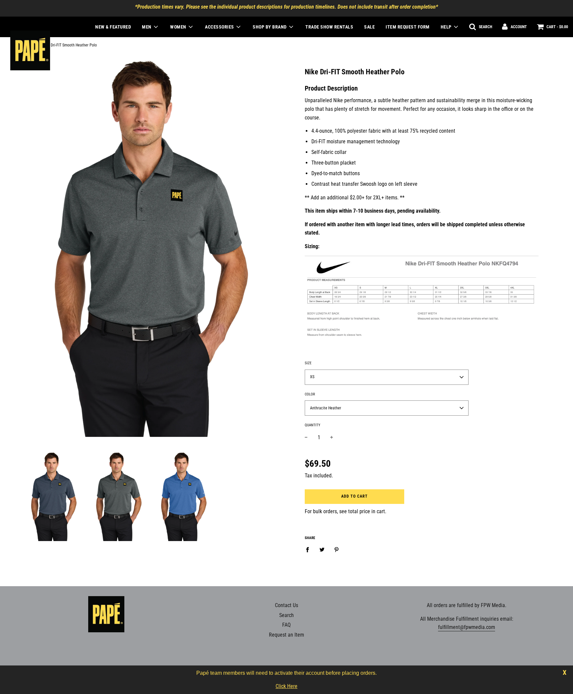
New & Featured (113, 27)
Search (286, 615)
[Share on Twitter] (322, 549)
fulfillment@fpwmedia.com (466, 627)
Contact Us (286, 605)
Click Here (286, 686)
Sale (369, 27)
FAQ (286, 625)
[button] (387, 377)
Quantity (312, 425)
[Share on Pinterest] (336, 549)
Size (308, 363)
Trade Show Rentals (329, 27)
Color (310, 394)
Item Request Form (408, 27)
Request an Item (286, 635)
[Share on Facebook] (309, 549)
